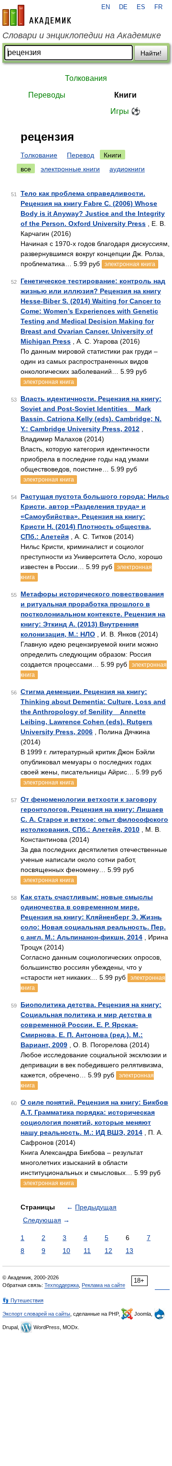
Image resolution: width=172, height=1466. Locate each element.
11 (87, 1250)
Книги (125, 95)
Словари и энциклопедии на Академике (81, 35)
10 (66, 1250)
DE (123, 7)
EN (105, 7)
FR (158, 7)
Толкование (39, 155)
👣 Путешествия (22, 1300)
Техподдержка (61, 1285)
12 (108, 1250)
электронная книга (130, 264)
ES (141, 7)
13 (129, 1250)
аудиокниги (127, 169)
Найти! (150, 53)
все (26, 169)
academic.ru (36, 15)
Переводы (46, 95)
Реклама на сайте (103, 1285)
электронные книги (70, 169)
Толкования (86, 78)
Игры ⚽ (125, 111)
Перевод (80, 155)
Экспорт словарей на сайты (36, 1314)
